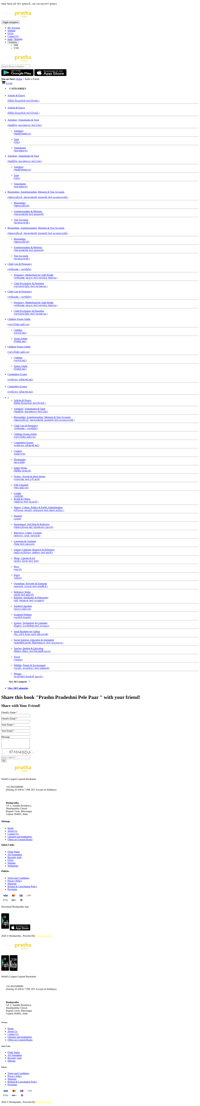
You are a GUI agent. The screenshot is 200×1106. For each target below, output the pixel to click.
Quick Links (5, 1046)
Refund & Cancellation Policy (22, 886)
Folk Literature (21, 486)
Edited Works (22, 469)
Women (28, 675)
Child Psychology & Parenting (31, 285)
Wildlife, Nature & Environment (31, 666)
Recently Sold (14, 857)
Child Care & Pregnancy (26, 427)
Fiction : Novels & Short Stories (29, 478)
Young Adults (20, 340)
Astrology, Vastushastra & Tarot (31, 410)
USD (16, 48)
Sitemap (11, 863)
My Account (14, 27)
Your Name (8, 724)
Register (18, 39)
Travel (18, 658)
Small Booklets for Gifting (31, 633)
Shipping (12, 883)
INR (16, 45)
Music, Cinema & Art (26, 559)
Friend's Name (9, 712)
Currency (13, 42)
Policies (4, 1067)
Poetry (18, 576)
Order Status (14, 851)
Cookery (19, 452)
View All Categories (18, 682)
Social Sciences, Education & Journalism (38, 641)
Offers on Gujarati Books (20, 839)
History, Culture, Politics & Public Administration (39, 509)
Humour (18, 517)
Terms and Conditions (18, 878)
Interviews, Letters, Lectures (28, 534)
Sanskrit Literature (23, 607)
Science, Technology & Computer (31, 624)
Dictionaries (20, 461)
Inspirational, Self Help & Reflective (33, 525)
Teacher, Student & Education (32, 650)
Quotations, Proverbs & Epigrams (31, 585)
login (10, 39)
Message (5, 737)
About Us (12, 831)
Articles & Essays (30, 401)
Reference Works (24, 593)
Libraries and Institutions (20, 836)
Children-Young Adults (25, 435)
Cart (9, 83)
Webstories (13, 865)
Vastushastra (21, 149)
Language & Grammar (25, 542)
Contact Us (13, 36)
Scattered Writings (23, 616)
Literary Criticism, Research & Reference (34, 551)
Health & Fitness (26, 500)
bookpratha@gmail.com (18, 796)
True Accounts (22, 221)
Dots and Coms (43, 935)
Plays (18, 568)
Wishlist (11, 30)
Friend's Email (9, 718)
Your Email (7, 730)
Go (3, 761)
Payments (12, 889)
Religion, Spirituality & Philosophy (31, 599)
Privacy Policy (15, 881)
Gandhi (18, 494)
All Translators (15, 854)
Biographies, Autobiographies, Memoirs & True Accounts (44, 418)
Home (19, 79)
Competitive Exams (26, 444)
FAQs (10, 33)
